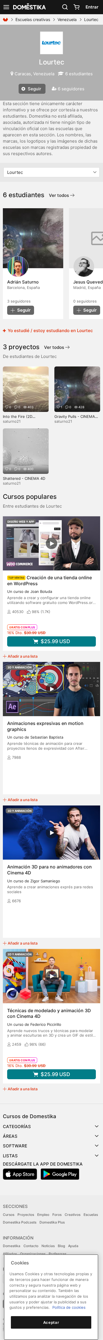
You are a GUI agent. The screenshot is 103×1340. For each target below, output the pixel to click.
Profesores (57, 1254)
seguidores (19, 301)
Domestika (11, 1246)
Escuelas (91, 1214)
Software (15, 1146)
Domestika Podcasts (19, 1222)
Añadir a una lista (22, 656)
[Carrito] (76, 7)
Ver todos (59, 195)
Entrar (92, 7)
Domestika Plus (52, 1222)
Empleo (43, 1214)
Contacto (30, 1246)
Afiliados (10, 1254)
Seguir (34, 88)
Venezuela (67, 19)
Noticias (48, 1246)
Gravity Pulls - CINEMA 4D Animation (74, 419)
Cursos (8, 1214)
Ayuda (73, 1246)
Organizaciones (32, 1254)
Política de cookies (69, 1307)
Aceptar (51, 1322)
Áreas (10, 1136)
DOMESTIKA (29, 7)
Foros (57, 1214)
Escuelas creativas (32, 19)
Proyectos (25, 1214)
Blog (61, 1246)
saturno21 (12, 421)
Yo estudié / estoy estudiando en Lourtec (50, 330)
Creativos (72, 1214)
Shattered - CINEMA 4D (24, 478)
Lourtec (51, 62)
